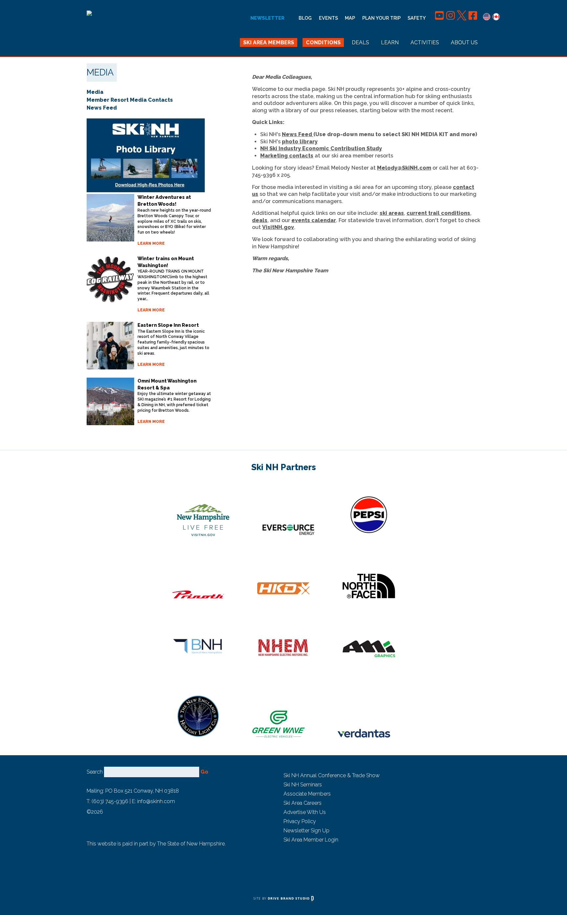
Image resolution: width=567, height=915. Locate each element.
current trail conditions (438, 213)
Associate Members (307, 794)
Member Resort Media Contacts (130, 100)
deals (259, 220)
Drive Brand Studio (289, 898)
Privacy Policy (300, 821)
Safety (417, 18)
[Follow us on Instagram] (451, 18)
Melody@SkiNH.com (404, 168)
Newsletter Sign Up (306, 830)
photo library (300, 141)
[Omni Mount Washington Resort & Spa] (110, 401)
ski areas (392, 213)
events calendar (313, 220)
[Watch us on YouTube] (440, 18)
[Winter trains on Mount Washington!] (110, 279)
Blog (305, 18)
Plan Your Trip (381, 18)
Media (95, 92)
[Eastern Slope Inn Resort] (110, 345)
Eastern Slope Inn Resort (168, 325)
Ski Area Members (268, 42)
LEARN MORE (151, 243)
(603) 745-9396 (110, 801)
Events (328, 18)
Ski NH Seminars (303, 784)
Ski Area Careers (303, 803)
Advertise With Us (305, 812)
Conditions (323, 42)
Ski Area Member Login (311, 840)
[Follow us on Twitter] (462, 18)
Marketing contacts (286, 156)
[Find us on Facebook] (473, 18)
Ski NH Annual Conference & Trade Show (332, 775)
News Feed (297, 134)
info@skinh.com (156, 801)
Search (95, 772)
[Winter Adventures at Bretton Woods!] (110, 217)
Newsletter (267, 18)
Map (350, 18)
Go (204, 772)
